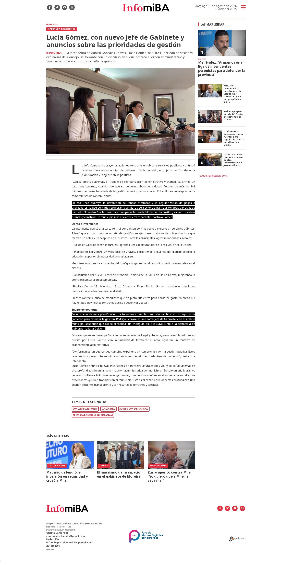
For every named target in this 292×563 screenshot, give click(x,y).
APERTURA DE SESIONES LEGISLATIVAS (93, 415)
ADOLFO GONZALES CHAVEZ (133, 408)
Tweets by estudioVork (212, 175)
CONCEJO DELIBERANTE (85, 408)
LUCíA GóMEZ (108, 408)
